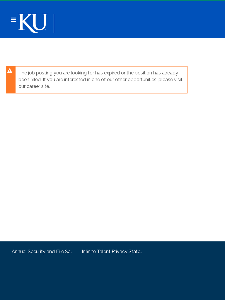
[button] (13, 20)
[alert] (97, 79)
